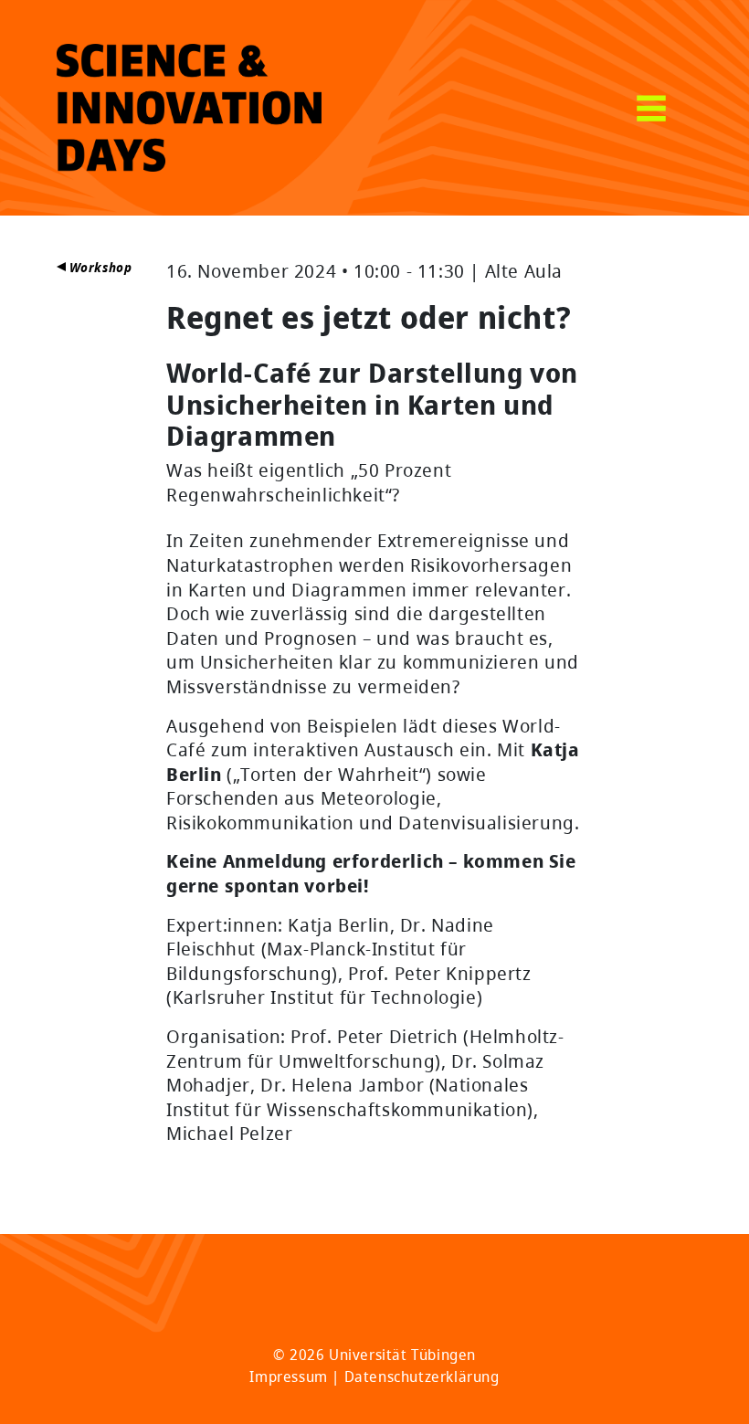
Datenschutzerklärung (422, 1376)
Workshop (99, 267)
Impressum (288, 1376)
